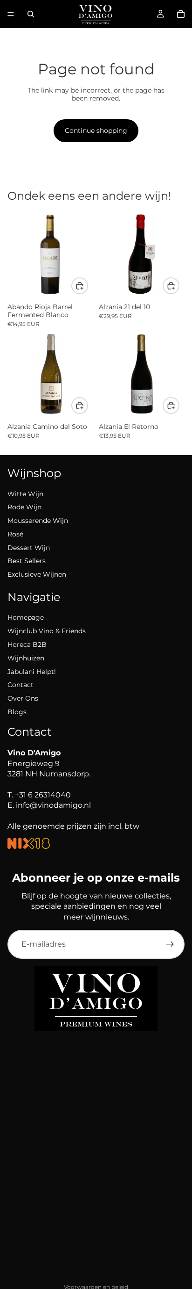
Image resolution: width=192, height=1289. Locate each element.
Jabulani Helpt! (31, 671)
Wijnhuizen (25, 658)
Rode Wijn (24, 507)
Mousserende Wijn (37, 520)
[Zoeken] (31, 14)
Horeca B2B (27, 644)
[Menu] (10, 14)
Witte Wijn (25, 494)
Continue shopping (96, 130)
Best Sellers (26, 561)
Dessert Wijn (28, 547)
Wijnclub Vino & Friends (46, 631)
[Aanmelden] (170, 944)
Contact (20, 685)
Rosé (15, 534)
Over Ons (22, 698)
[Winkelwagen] (181, 14)
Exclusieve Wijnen (36, 574)
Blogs (17, 712)
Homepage (25, 617)
